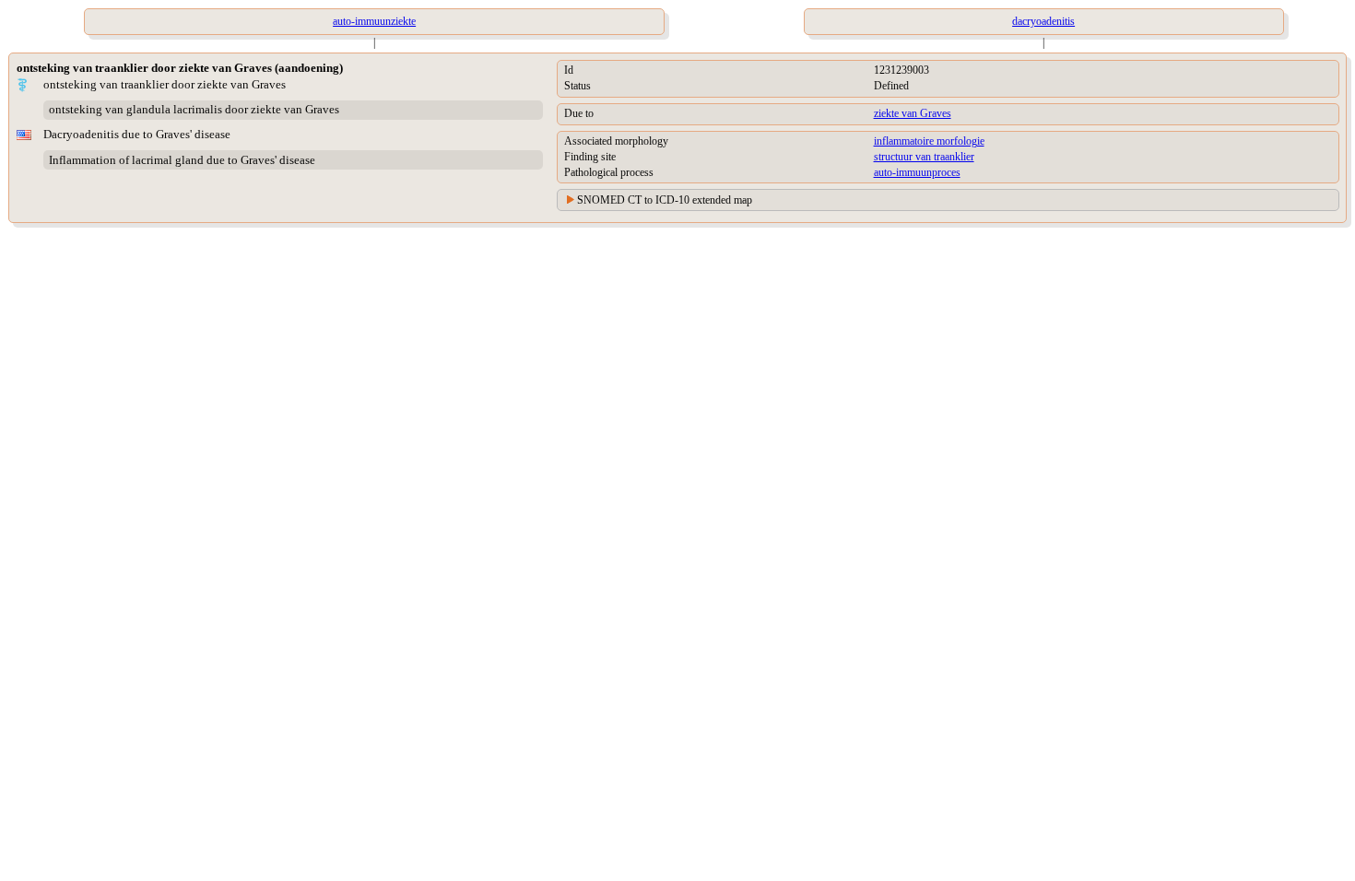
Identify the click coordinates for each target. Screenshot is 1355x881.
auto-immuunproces (917, 172)
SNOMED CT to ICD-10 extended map (664, 200)
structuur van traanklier (924, 156)
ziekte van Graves (912, 113)
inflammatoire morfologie (929, 141)
